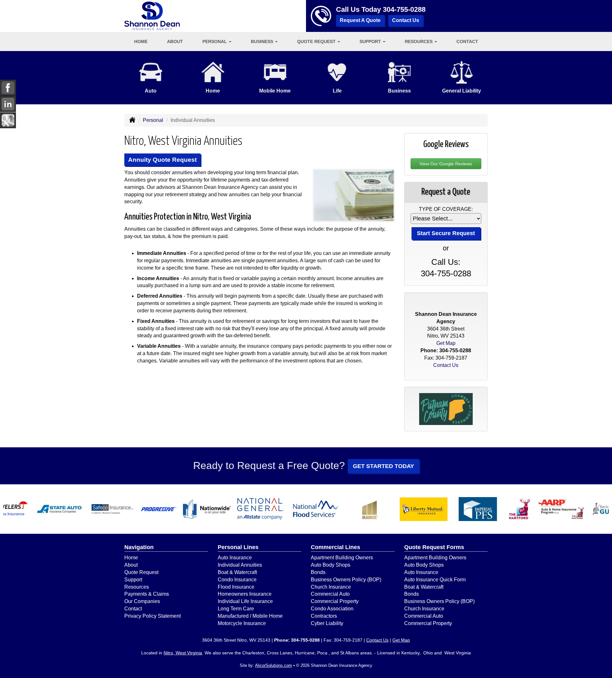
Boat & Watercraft (237, 572)
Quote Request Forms (434, 547)
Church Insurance (331, 587)
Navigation (139, 547)
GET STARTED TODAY (383, 466)
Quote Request (141, 572)
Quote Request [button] (317, 41)
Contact (467, 41)
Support (133, 579)
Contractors (324, 616)
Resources (136, 587)
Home (141, 41)
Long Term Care (236, 608)
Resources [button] (419, 41)
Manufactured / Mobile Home (250, 616)
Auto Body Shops (330, 565)
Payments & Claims (146, 594)
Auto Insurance (235, 557)
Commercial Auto (330, 594)
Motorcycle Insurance (242, 623)
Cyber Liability (327, 623)
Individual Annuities (240, 565)
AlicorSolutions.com (273, 665)
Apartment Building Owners (342, 557)
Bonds (318, 572)
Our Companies (142, 601)
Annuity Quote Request (162, 159)
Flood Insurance (236, 587)
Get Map (445, 343)
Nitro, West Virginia (183, 652)
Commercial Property (335, 601)
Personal (153, 120)
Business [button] (262, 41)
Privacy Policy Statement (152, 616)
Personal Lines (238, 547)
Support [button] (371, 41)
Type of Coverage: (446, 209)
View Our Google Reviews (445, 163)
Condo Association (332, 608)
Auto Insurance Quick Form (435, 579)
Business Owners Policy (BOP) (346, 579)
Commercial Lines (335, 547)
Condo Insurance (237, 579)
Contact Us (405, 20)
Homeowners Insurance (245, 594)
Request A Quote (360, 20)
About (175, 41)
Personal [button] (215, 41)
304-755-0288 (404, 9)
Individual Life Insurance (245, 601)
